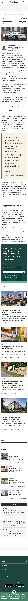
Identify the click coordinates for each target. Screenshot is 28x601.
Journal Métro (14, 514)
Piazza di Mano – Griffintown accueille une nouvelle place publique (11, 312)
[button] (2, 2)
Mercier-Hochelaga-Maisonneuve (8, 414)
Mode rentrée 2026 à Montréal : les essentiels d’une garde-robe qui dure (14, 511)
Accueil (3, 14)
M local (3, 449)
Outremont (12, 14)
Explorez (14, 505)
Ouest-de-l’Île (4, 378)
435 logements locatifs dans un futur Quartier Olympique (12, 418)
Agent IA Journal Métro (14, 322)
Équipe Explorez (14, 536)
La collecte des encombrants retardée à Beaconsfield (11, 382)
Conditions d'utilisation (14, 598)
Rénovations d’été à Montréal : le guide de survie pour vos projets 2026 (14, 522)
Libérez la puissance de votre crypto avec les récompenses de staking (13, 532)
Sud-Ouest (3, 307)
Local (7, 14)
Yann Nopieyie (11, 46)
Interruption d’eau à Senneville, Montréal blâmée (12, 348)
